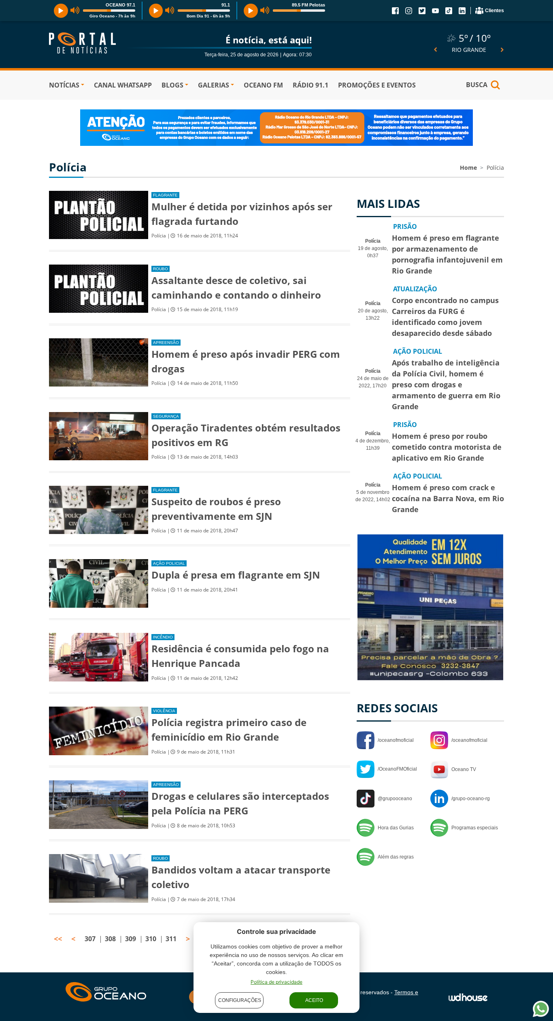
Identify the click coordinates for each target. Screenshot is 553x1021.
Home (468, 167)
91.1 (225, 4)
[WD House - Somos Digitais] (468, 996)
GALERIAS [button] (213, 85)
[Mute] (75, 10)
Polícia (495, 167)
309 (130, 938)
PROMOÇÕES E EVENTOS (377, 85)
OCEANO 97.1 (120, 4)
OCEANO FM (263, 85)
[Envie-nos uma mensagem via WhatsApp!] (541, 1009)
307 (90, 938)
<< (58, 939)
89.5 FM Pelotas (308, 4)
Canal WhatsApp (123, 85)
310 (150, 938)
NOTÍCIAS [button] (64, 85)
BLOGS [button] (172, 85)
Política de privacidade (276, 982)
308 (110, 938)
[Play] (61, 11)
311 (171, 938)
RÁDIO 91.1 (310, 85)
